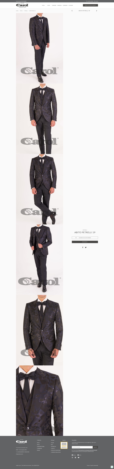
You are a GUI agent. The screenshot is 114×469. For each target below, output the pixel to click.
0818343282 (27, 451)
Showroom (53, 446)
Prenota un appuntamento (90, 5)
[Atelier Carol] (22, 5)
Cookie (91, 465)
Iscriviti (95, 447)
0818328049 (21, 451)
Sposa (43, 5)
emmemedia (96, 465)
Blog (52, 444)
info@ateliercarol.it (19, 454)
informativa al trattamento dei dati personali (88, 450)
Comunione (65, 5)
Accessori (71, 5)
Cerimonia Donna (40, 446)
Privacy (88, 465)
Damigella (59, 5)
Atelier (52, 442)
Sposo (48, 5)
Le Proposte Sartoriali (56, 450)
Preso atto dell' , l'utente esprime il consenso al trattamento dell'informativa (84, 451)
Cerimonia (54, 5)
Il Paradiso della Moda (56, 452)
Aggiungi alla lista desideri (85, 237)
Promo (38, 450)
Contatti (53, 448)
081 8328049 (23, 1)
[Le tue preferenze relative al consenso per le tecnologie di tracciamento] (112, 467)
